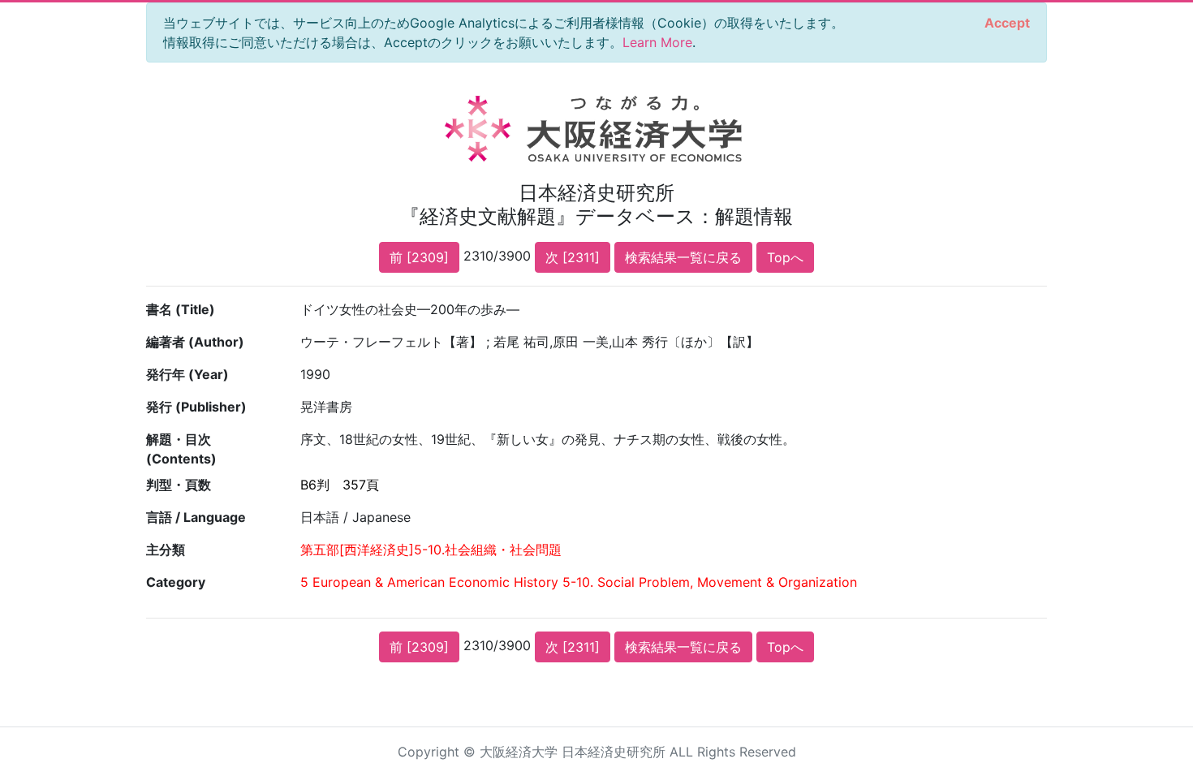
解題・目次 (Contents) (181, 449)
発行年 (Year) (187, 374)
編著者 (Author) (195, 342)
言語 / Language (196, 517)
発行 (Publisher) (196, 407)
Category (175, 582)
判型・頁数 (178, 484)
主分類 (165, 549)
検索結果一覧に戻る (683, 257)
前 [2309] (419, 257)
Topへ (785, 257)
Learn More (657, 42)
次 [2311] (572, 257)
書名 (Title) (180, 309)
